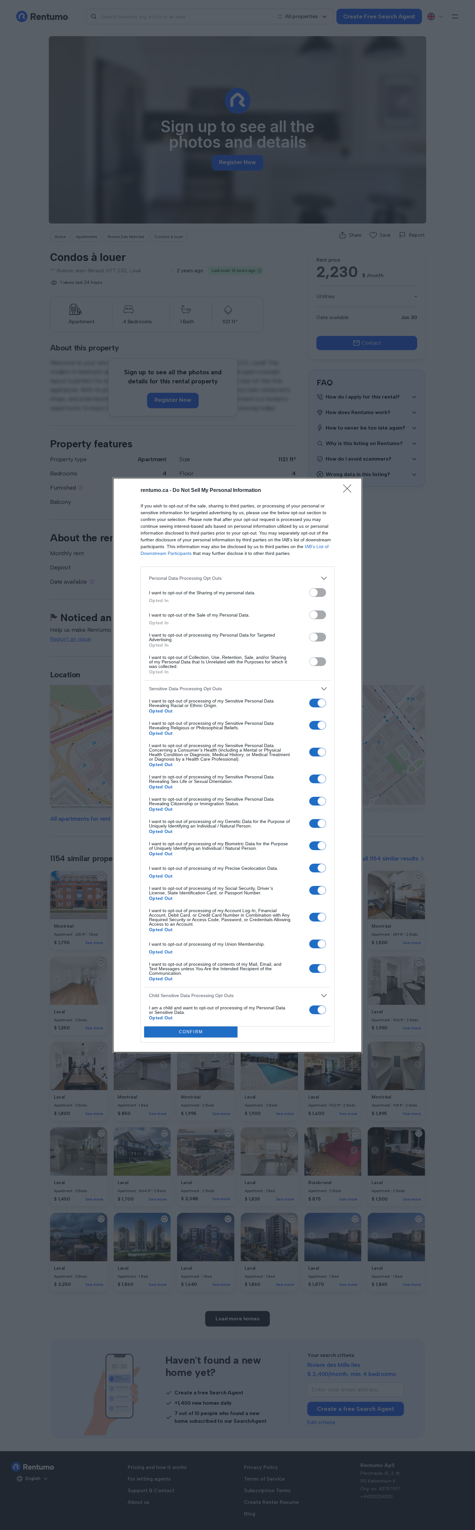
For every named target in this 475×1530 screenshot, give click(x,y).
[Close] (349, 490)
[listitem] (237, 578)
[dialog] (237, 765)
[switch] (317, 592)
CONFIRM (191, 1031)
